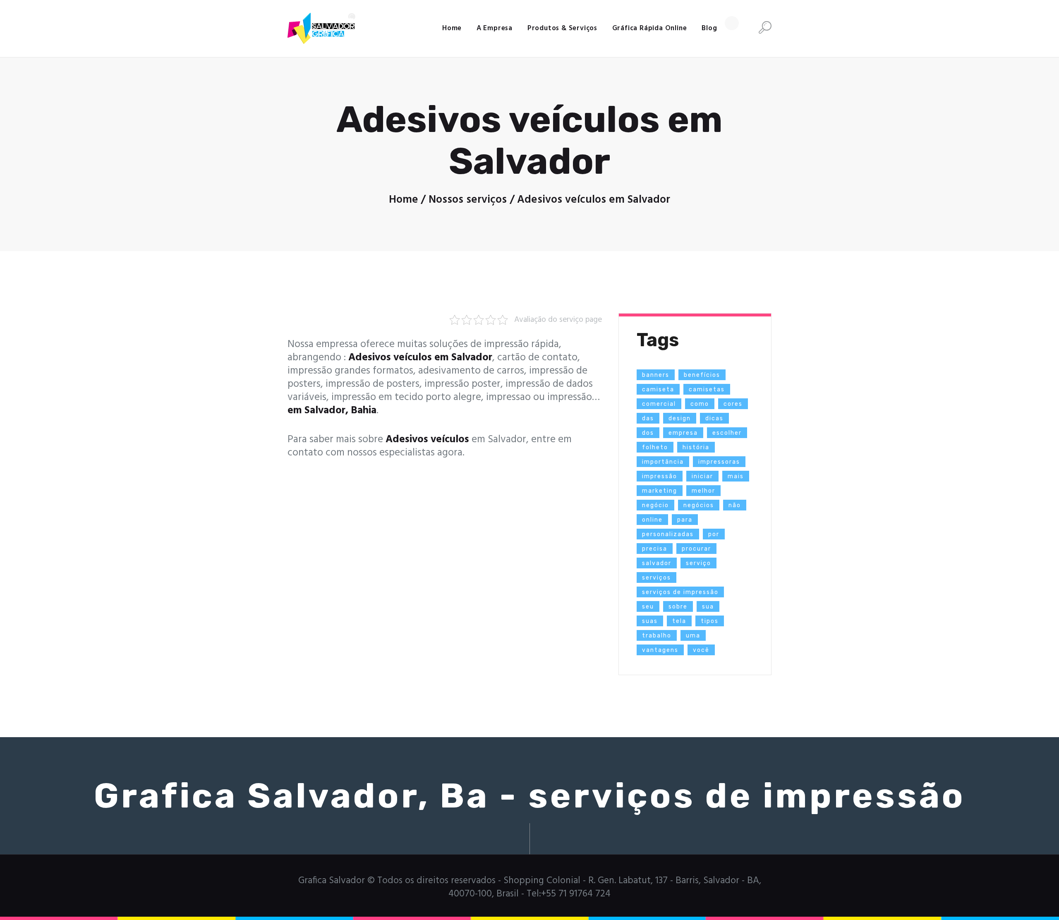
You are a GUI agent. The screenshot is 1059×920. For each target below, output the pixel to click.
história (696, 447)
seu (648, 606)
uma (693, 635)
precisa (654, 548)
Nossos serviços (468, 200)
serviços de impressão (680, 592)
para (684, 519)
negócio (655, 505)
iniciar (702, 476)
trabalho (656, 635)
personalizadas (668, 534)
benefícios (702, 375)
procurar (696, 548)
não (734, 505)
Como (699, 403)
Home (403, 200)
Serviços (656, 577)
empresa (683, 432)
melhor (703, 490)
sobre (678, 606)
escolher (727, 432)
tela (679, 621)
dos (648, 432)
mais (736, 476)
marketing (659, 490)
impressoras (719, 461)
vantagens (660, 650)
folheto (655, 447)
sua (708, 606)
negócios (698, 505)
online (652, 519)
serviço (698, 563)
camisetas (707, 389)
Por (713, 534)
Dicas (714, 418)
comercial (659, 403)
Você (701, 650)
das (648, 418)
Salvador (656, 563)
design (679, 418)
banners (655, 375)
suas (650, 621)
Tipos (710, 621)
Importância (663, 461)
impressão (659, 476)
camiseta (658, 389)
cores (733, 403)
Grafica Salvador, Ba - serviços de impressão (530, 796)
